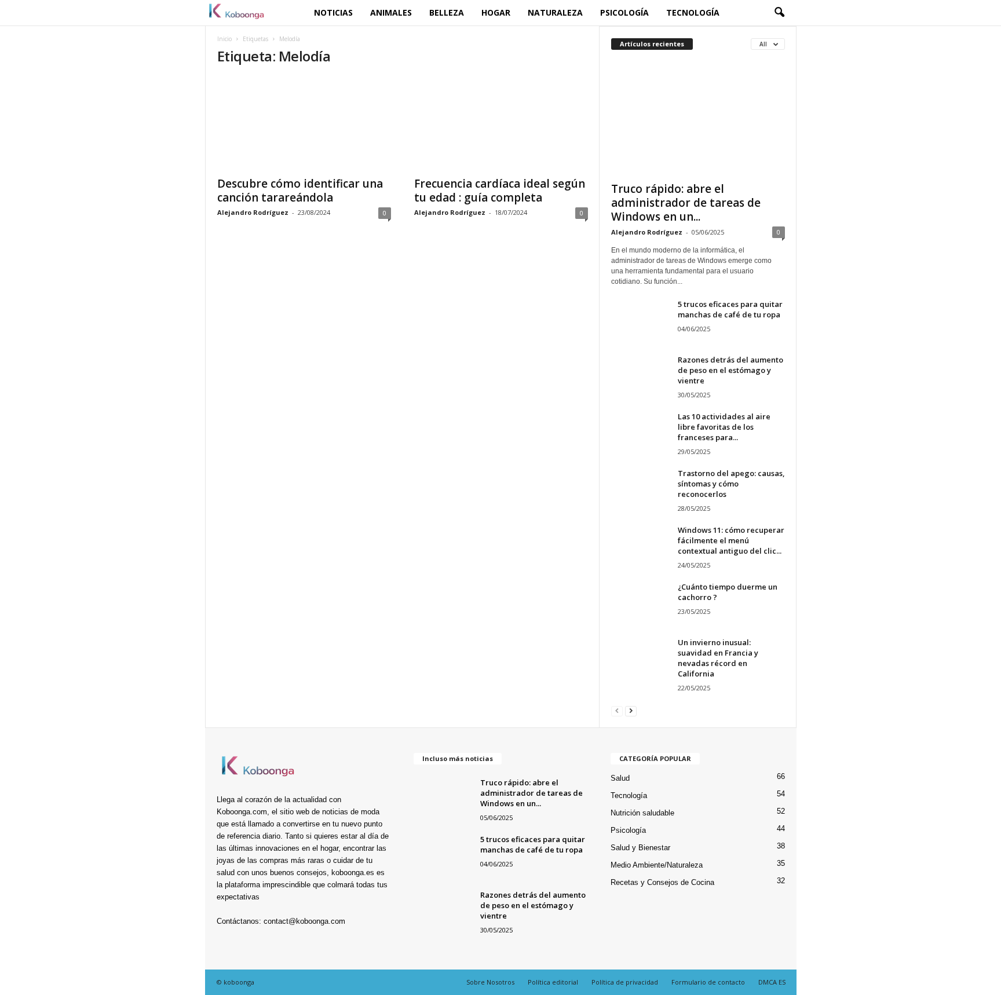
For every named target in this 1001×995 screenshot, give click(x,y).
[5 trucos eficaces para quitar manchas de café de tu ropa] (640, 320)
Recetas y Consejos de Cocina (662, 882)
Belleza (446, 12)
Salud (620, 778)
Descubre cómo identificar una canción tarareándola (300, 190)
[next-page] (631, 710)
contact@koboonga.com (304, 921)
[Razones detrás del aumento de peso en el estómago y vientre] (640, 376)
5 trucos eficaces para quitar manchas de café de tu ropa (730, 309)
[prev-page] (617, 710)
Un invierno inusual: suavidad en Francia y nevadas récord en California (718, 658)
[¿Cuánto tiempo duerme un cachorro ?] (640, 603)
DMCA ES (772, 982)
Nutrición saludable (642, 813)
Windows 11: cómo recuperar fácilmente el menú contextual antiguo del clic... (731, 540)
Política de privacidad (624, 982)
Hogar (495, 12)
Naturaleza (555, 12)
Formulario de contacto (708, 982)
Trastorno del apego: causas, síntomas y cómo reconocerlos (731, 483)
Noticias (333, 12)
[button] (779, 12)
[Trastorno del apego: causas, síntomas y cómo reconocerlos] (640, 489)
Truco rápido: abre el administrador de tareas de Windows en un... (686, 202)
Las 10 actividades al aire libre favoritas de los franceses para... (724, 426)
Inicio (224, 39)
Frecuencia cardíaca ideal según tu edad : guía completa (499, 190)
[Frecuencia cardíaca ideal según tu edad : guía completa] (501, 123)
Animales (391, 12)
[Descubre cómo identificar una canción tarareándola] (304, 123)
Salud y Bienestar (640, 847)
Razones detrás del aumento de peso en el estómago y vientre (730, 370)
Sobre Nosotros (490, 982)
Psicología (624, 12)
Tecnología (692, 12)
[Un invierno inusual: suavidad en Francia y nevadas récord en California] (640, 659)
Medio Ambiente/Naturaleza (657, 865)
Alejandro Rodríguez (252, 212)
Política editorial (553, 982)
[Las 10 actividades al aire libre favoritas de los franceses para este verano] (640, 433)
